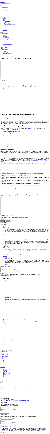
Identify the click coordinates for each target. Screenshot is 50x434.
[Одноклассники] (3, 221)
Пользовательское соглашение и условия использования (17, 400)
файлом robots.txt (31, 128)
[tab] (4, 35)
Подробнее (43, 430)
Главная (4, 51)
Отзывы (4, 374)
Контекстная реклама (7, 44)
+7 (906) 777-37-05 (4, 10)
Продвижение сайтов (7, 42)
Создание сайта (6, 361)
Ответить (5, 234)
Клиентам (2, 366)
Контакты (5, 370)
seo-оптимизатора (7, 121)
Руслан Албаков (10, 79)
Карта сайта (2, 400)
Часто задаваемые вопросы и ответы (10, 377)
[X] (4, 221)
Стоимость (5, 376)
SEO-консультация (7, 45)
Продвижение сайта (7, 53)
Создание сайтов (6, 41)
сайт (2, 195)
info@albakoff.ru (6, 14)
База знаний (5, 52)
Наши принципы (6, 373)
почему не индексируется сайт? (22, 123)
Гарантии (5, 371)
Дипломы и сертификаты (8, 369)
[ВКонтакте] (1, 221)
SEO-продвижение (36, 183)
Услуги (1, 357)
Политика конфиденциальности (7, 399)
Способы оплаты (6, 375)
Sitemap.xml (13, 152)
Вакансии (5, 372)
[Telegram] (9, 221)
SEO (34, 191)
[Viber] (6, 221)
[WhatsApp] (8, 221)
